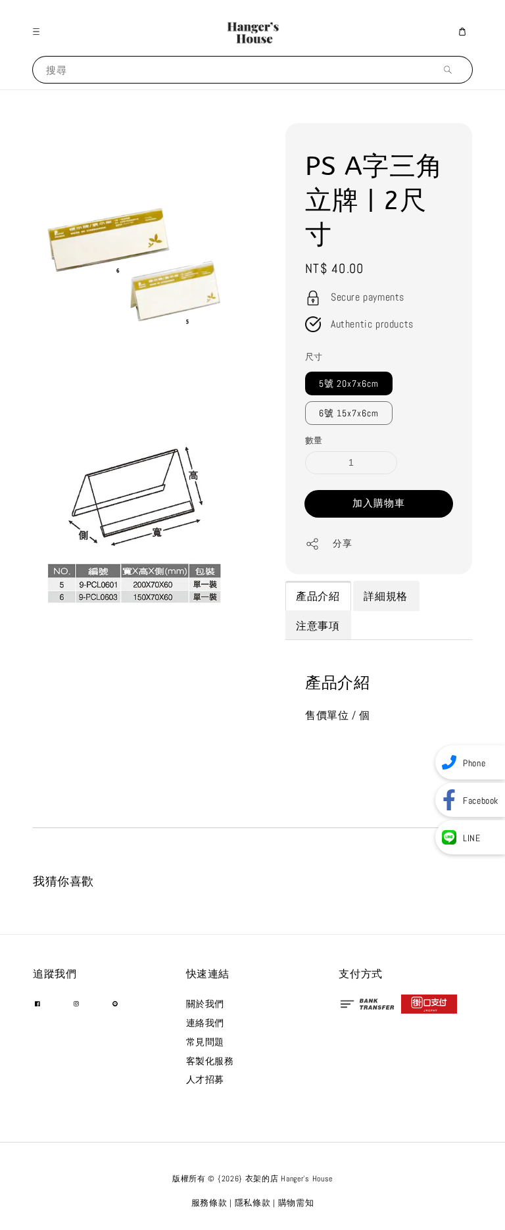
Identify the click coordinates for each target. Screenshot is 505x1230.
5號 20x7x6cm (349, 383)
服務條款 (209, 1202)
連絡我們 (205, 1023)
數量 (314, 440)
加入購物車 (378, 503)
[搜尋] (451, 69)
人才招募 (205, 1079)
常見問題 (205, 1042)
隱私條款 (253, 1202)
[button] (39, 31)
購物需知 (296, 1202)
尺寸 (314, 356)
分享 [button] (342, 543)
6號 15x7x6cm (349, 413)
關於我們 (205, 1004)
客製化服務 (210, 1061)
